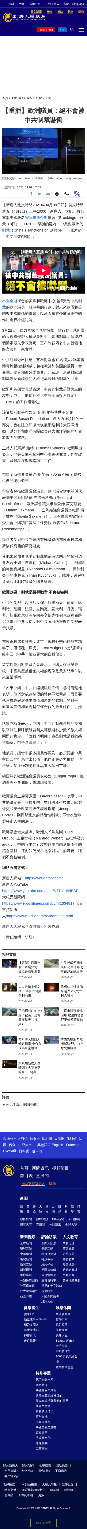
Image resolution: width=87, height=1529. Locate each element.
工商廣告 (42, 1448)
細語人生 (47, 1301)
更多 (41, 1495)
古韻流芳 (69, 1254)
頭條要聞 (26, 1219)
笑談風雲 (69, 1248)
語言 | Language (74, 3)
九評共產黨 (43, 1406)
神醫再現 (30, 1335)
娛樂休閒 (63, 1308)
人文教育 (70, 1237)
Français (72, 1145)
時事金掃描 (48, 1254)
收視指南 (45, 1465)
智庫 (29, 218)
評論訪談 (49, 1237)
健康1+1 (29, 1314)
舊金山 (14, 1145)
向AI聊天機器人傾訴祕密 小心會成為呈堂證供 (29, 1043)
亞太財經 (26, 1296)
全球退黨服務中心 (33, 1490)
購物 (52, 1183)
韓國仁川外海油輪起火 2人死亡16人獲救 (72, 991)
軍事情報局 (48, 1275)
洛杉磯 (47, 1139)
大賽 (21, 3)
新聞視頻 (27, 1237)
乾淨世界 (68, 1484)
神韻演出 (55, 1224)
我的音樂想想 (64, 1367)
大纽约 (23, 1139)
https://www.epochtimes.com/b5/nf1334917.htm (42, 903)
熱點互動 (47, 1248)
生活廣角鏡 (63, 1314)
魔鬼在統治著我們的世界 (52, 1400)
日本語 (24, 1151)
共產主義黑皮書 (46, 1427)
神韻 (11, 3)
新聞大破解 (48, 1269)
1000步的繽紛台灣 (66, 1359)
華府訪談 (26, 1275)
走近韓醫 (30, 1340)
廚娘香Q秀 (63, 1351)
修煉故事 (42, 1443)
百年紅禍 (42, 1416)
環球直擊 (26, 1248)
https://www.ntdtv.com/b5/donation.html (40, 916)
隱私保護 (62, 1465)
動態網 (68, 1490)
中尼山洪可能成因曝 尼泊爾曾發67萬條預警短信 (72, 1015)
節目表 (26, 1175)
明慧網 (54, 1490)
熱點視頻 (42, 1219)
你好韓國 (62, 1324)
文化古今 (69, 1275)
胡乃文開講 (31, 1324)
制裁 (6, 230)
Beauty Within (65, 1340)
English (57, 1145)
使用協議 (10, 1470)
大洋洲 (59, 1139)
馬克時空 (47, 1291)
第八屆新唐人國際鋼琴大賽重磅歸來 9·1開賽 (29, 1067)
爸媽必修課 (70, 1269)
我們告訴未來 (44, 1379)
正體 (48, 3)
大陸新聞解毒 (50, 1296)
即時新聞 (58, 1219)
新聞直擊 (26, 1264)
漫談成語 (69, 1264)
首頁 (5, 98)
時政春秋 (47, 1259)
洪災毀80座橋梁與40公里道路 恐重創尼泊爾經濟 (72, 967)
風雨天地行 (43, 1422)
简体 (56, 3)
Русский (9, 1151)
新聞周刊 (26, 1269)
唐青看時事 (48, 1280)
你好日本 (62, 1319)
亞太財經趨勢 (29, 1291)
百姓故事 (42, 1432)
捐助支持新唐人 (33, 1183)
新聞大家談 (48, 1243)
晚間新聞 (26, 1259)
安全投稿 (27, 1470)
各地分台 (35, 3)
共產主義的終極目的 (49, 1395)
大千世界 (62, 1346)
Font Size (66, 193)
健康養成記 (31, 1330)
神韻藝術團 (29, 1484)
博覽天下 (26, 1224)
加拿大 (35, 1139)
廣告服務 (44, 1470)
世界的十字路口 (51, 1285)
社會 (39, 98)
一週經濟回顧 (29, 1280)
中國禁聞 (26, 1254)
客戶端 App (11, 1476)
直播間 (42, 1175)
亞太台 (27, 1145)
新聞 (24, 1198)
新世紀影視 (25, 1495)
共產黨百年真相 (46, 1390)
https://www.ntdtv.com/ (44, 878)
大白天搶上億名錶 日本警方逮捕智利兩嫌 (29, 991)
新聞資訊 (17, 98)
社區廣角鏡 (27, 1285)
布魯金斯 (40, 218)
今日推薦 (74, 1219)
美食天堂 (62, 1330)
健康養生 (31, 1308)
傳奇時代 (42, 1385)
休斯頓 (72, 1139)
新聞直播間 (46, 29)
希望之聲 (10, 1490)
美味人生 (62, 1335)
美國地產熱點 (71, 1280)
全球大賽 (71, 1224)
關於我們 (28, 1465)
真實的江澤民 (44, 1411)
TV (63, 29)
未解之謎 (69, 1243)
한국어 (37, 1151)
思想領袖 (47, 1264)
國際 (30, 98)
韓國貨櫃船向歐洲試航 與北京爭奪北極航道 (72, 1043)
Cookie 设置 (43, 1522)
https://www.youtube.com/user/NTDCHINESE (40, 891)
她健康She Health (36, 1319)
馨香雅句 (69, 1259)
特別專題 (43, 1373)
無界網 (8, 1495)
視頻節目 (60, 1168)
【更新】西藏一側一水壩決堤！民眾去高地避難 (29, 967)
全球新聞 (26, 1243)
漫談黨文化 (43, 1437)
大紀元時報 (49, 1484)
